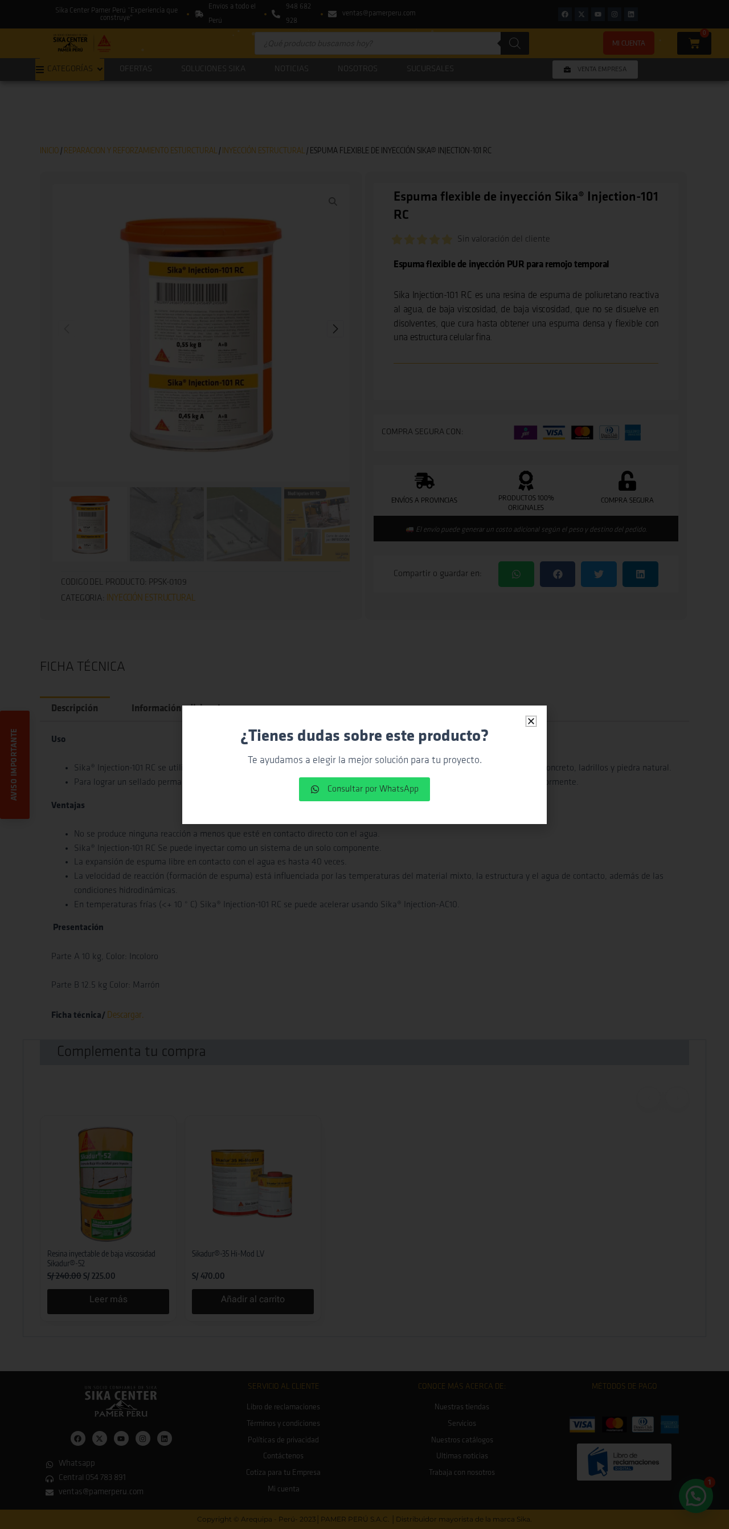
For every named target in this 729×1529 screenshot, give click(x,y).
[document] (364, 764)
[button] (531, 721)
